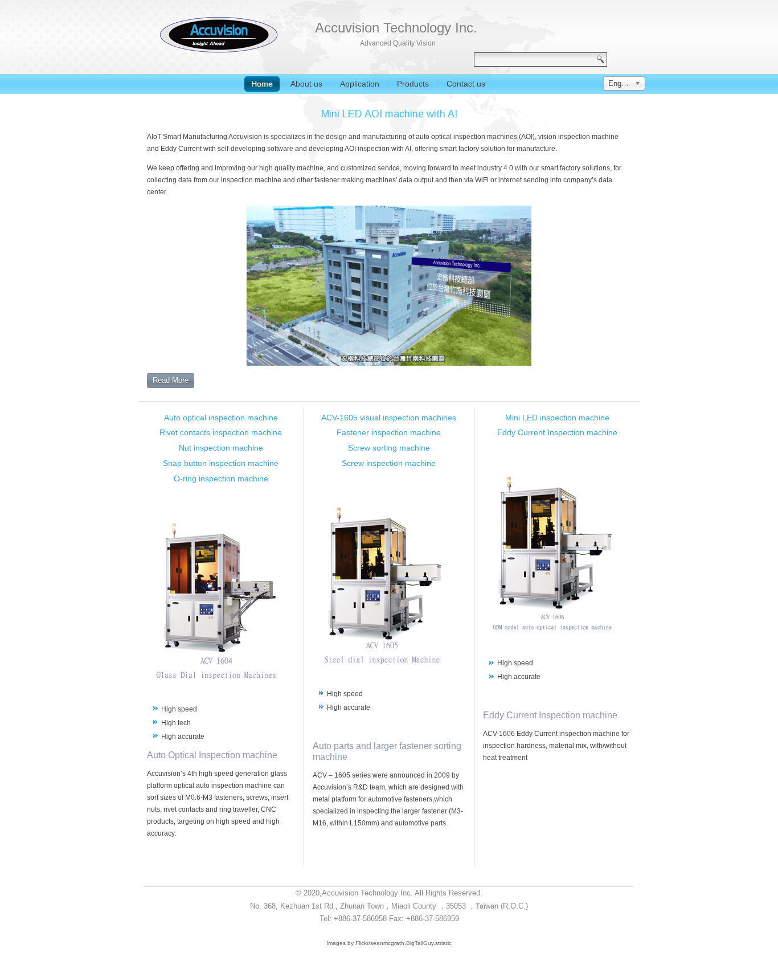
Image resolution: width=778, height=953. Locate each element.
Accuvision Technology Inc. (396, 27)
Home (262, 83)
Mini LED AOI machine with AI (389, 114)
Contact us (466, 83)
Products (413, 83)
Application (359, 83)
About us (306, 83)
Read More (171, 380)
